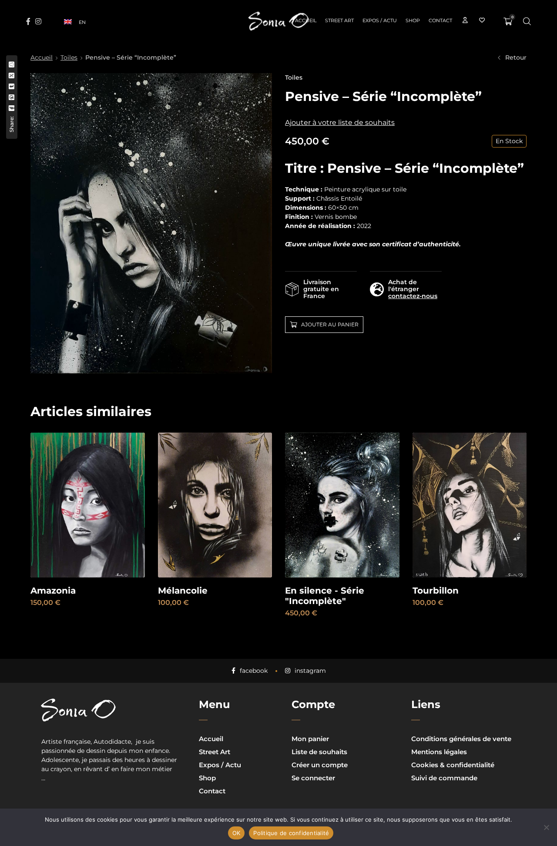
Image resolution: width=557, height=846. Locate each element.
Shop (207, 778)
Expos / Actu (220, 765)
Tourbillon (436, 590)
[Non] (546, 827)
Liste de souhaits (319, 752)
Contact (212, 791)
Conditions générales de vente (461, 739)
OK (236, 832)
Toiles (68, 57)
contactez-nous (412, 296)
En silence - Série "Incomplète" (324, 595)
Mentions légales (439, 752)
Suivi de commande (444, 778)
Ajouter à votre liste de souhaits (340, 122)
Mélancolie (183, 590)
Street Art (214, 752)
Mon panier (310, 739)
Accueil (41, 57)
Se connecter (313, 778)
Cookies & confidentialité (452, 765)
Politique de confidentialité (291, 832)
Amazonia (53, 590)
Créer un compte (320, 765)
